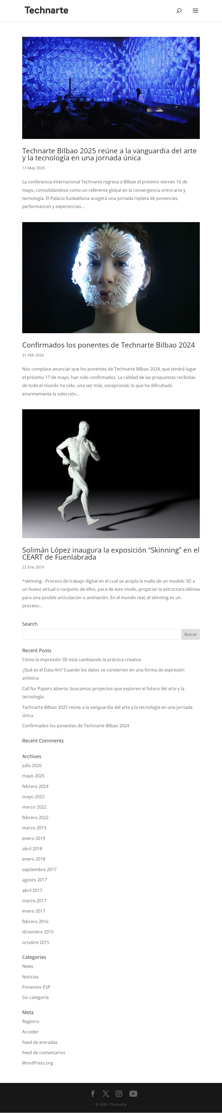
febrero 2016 (35, 921)
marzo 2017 (34, 901)
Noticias (30, 977)
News (27, 966)
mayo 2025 (33, 776)
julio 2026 (32, 765)
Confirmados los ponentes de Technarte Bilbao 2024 (108, 345)
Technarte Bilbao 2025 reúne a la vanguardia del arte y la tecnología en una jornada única (109, 154)
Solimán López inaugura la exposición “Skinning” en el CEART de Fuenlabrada (111, 553)
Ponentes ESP (36, 987)
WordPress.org (37, 1063)
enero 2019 (33, 838)
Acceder (30, 1032)
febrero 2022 (35, 817)
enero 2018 (33, 859)
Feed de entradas (40, 1042)
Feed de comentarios (43, 1053)
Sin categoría (35, 997)
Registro (30, 1021)
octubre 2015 (35, 942)
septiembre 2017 (39, 869)
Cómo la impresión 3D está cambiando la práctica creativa (81, 660)
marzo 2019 (34, 828)
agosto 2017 (34, 880)
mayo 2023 (33, 797)
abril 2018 (32, 849)
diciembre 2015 (38, 932)
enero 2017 (33, 911)
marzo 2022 (34, 807)
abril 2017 (32, 890)
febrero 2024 (35, 786)
